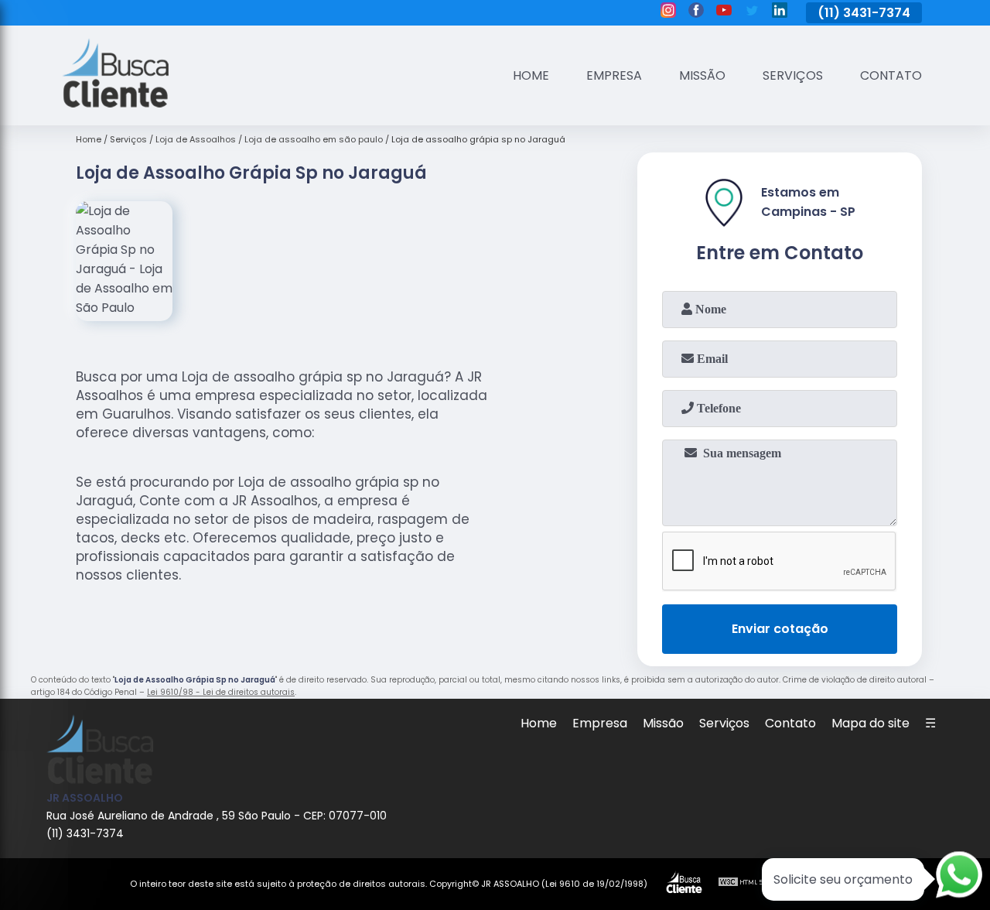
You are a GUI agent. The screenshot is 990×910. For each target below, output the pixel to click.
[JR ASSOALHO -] (115, 103)
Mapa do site (870, 723)
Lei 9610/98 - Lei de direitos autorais (221, 692)
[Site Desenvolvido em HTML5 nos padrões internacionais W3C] (746, 884)
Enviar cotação (780, 629)
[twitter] (752, 12)
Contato (891, 75)
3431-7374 (876, 13)
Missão (702, 75)
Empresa (614, 75)
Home (531, 75)
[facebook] (696, 12)
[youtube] (724, 12)
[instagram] (668, 12)
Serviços (793, 75)
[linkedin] (779, 12)
